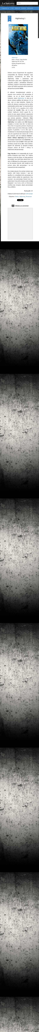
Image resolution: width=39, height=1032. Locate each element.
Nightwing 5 (21, 98)
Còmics (17, 196)
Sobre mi (17, 8)
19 (29, 100)
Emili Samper (29, 194)
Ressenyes (29, 196)
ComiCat (23, 8)
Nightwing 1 (20, 19)
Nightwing (22, 196)
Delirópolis (30, 8)
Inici (12, 8)
